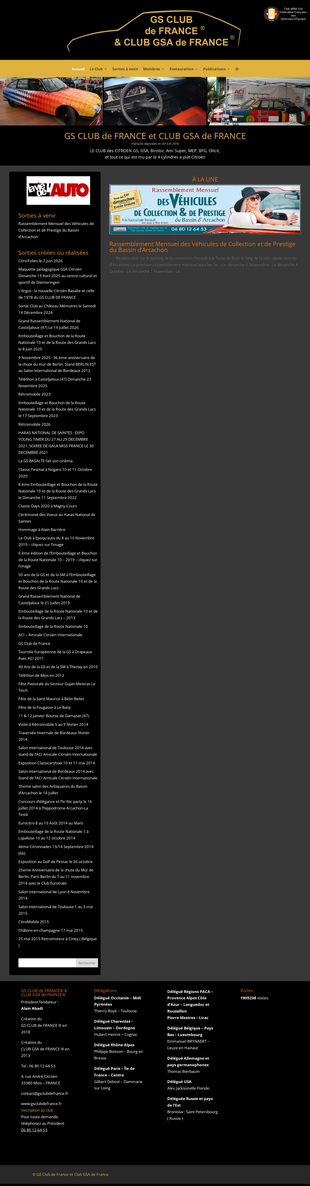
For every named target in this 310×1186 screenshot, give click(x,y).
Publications (214, 69)
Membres (151, 69)
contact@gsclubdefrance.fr (44, 1093)
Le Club (96, 69)
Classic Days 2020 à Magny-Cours (47, 506)
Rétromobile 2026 (34, 424)
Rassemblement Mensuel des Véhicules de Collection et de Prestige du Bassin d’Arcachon (56, 230)
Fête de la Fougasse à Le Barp (44, 707)
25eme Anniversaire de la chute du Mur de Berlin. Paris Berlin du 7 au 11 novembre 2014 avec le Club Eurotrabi (55, 876)
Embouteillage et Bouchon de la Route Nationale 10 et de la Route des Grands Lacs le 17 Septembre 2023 (57, 409)
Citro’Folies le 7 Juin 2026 (40, 260)
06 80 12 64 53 (42, 1066)
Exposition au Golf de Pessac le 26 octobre (55, 861)
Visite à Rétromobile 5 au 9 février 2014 (53, 724)
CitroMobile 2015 (33, 921)
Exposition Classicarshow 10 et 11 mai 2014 (56, 762)
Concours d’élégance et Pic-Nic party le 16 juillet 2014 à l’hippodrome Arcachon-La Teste (55, 808)
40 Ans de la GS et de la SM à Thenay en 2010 (58, 666)
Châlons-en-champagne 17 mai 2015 (50, 930)
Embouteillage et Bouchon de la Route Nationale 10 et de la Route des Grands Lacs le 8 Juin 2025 (57, 342)
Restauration (182, 69)
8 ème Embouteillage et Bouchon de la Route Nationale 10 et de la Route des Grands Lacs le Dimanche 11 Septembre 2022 (58, 491)
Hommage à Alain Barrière (41, 529)
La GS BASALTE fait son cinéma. (45, 460)
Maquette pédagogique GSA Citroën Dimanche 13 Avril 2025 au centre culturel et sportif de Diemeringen (57, 276)
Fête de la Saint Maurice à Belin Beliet (51, 698)
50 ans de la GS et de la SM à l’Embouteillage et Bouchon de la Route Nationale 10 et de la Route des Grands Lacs (57, 581)
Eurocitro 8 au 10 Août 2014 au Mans (50, 823)
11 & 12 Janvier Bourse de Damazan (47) (53, 715)
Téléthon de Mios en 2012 (41, 675)
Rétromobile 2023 (34, 394)
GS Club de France (34, 643)
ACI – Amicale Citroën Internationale (50, 634)
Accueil (78, 69)
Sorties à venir (125, 69)
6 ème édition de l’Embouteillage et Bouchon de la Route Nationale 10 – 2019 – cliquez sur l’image (57, 559)
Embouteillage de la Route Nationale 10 (53, 626)
